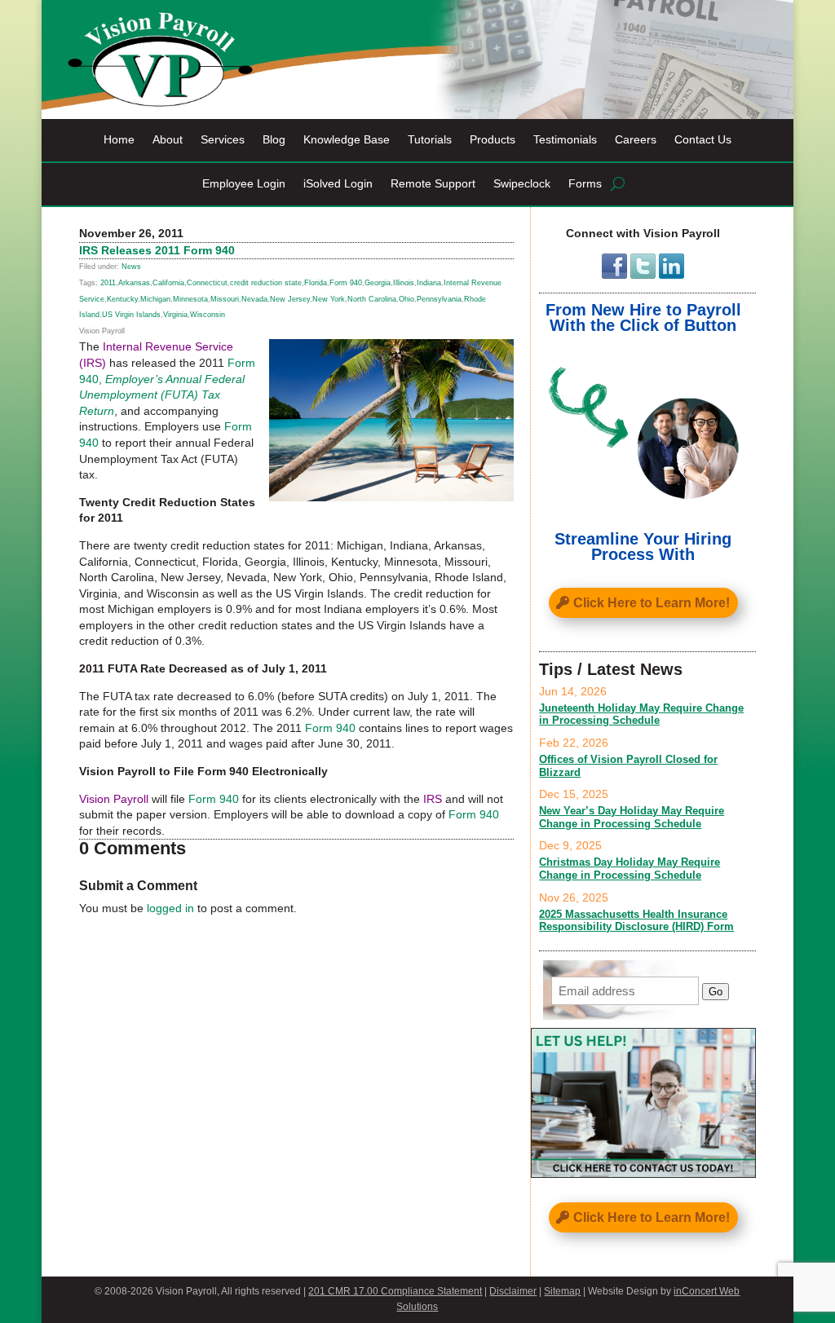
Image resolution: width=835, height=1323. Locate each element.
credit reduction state (266, 283)
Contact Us (702, 140)
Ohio (406, 299)
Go (715, 992)
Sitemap (562, 1291)
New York (328, 299)
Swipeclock (521, 184)
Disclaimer (513, 1291)
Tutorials (430, 140)
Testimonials (565, 140)
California (168, 283)
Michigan (155, 299)
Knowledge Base (346, 140)
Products (492, 140)
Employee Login (243, 184)
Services (223, 140)
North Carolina (371, 299)
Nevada (254, 299)
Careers (635, 140)
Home (119, 140)
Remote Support (433, 184)
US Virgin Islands (131, 315)
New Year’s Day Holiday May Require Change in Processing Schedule (631, 817)
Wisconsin (207, 315)
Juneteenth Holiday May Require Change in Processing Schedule (641, 714)
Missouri (224, 299)
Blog (274, 140)
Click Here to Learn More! (651, 603)
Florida (315, 283)
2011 (108, 283)
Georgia (377, 283)
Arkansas (134, 283)
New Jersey (290, 299)
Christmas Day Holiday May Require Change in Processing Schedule (629, 868)
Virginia (175, 315)
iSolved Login (338, 184)
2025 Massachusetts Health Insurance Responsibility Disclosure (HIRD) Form (636, 920)
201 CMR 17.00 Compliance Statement (395, 1291)
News (131, 266)
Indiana (429, 283)
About (167, 140)
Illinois (403, 283)
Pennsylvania (439, 299)
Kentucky (122, 299)
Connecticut (207, 283)
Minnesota (190, 299)
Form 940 (345, 283)
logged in (170, 908)
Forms (585, 184)
